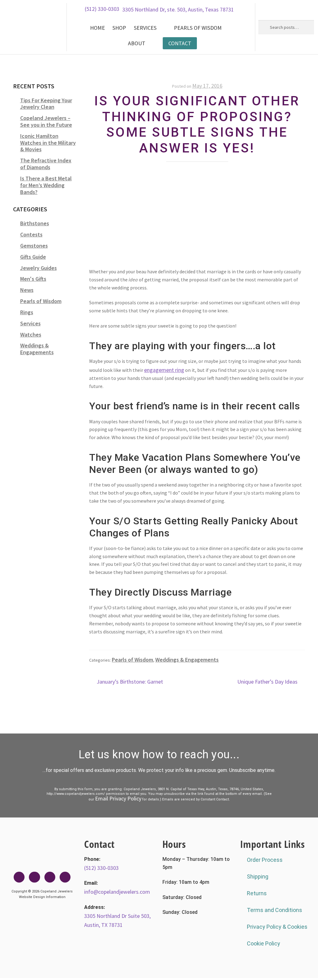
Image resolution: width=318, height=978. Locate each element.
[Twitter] (34, 877)
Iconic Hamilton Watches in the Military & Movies (48, 142)
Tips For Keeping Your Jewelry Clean (46, 104)
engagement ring (164, 369)
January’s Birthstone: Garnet (129, 681)
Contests (31, 234)
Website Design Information (42, 897)
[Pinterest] (65, 877)
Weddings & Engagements (187, 659)
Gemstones (34, 245)
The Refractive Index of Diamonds (45, 164)
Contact (179, 43)
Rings (26, 312)
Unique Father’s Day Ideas (267, 681)
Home (97, 27)
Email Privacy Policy (118, 798)
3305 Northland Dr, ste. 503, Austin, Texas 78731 (178, 9)
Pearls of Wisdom (198, 27)
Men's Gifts (33, 278)
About (136, 43)
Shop (119, 27)
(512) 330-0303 (102, 8)
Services (145, 27)
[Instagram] (49, 877)
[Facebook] (19, 877)
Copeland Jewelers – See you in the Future (46, 121)
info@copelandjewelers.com (117, 891)
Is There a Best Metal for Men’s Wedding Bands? (46, 185)
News (27, 289)
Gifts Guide (33, 256)
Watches (30, 334)
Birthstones (34, 223)
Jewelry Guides (38, 267)
